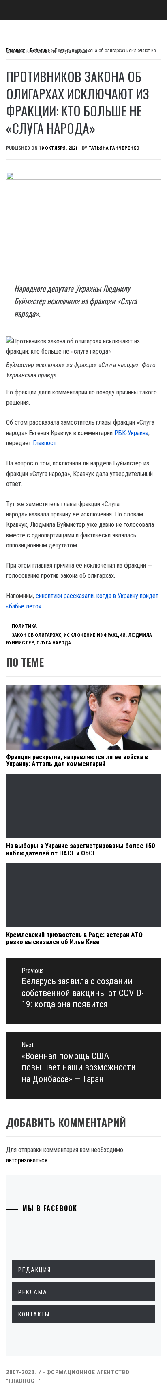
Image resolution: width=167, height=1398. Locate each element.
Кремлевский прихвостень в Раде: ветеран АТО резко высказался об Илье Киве (74, 938)
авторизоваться (26, 1160)
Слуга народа (53, 643)
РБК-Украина (131, 433)
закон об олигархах (36, 635)
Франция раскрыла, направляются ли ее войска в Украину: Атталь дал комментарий (77, 760)
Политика (24, 626)
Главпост (44, 443)
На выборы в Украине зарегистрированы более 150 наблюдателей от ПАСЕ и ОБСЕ (80, 849)
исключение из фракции (95, 635)
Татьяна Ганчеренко (113, 148)
